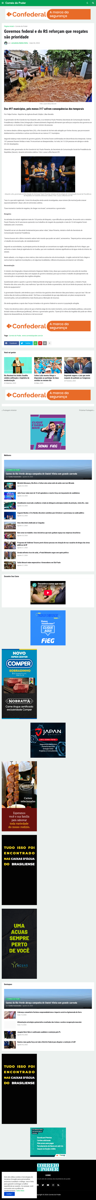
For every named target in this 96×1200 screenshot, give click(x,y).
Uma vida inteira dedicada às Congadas (30, 523)
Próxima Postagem (86, 410)
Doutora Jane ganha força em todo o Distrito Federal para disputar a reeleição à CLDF (46, 1042)
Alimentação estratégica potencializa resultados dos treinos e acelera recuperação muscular (49, 1022)
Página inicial (9, 26)
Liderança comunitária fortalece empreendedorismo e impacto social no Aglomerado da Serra (49, 1012)
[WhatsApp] (35, 343)
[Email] (45, 343)
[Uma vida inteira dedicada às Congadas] (10, 525)
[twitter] (43, 1185)
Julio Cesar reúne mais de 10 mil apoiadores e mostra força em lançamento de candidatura (48, 493)
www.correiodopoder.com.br (32, 335)
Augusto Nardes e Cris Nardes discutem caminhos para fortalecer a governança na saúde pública (50, 513)
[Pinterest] (40, 343)
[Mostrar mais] (50, 343)
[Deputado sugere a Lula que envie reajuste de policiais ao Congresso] (78, 365)
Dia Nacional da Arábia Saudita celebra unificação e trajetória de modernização (16, 378)
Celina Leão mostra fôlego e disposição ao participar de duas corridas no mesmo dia (46, 378)
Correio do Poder (15, 3)
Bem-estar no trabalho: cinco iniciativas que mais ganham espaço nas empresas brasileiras (48, 533)
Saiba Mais (20, 1191)
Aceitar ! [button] (9, 1194)
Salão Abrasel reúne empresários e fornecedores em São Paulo (39, 562)
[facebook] (38, 1185)
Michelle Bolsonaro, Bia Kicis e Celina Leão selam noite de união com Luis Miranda (45, 483)
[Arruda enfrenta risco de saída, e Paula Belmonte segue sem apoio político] (10, 555)
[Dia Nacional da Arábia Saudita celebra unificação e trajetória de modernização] (18, 365)
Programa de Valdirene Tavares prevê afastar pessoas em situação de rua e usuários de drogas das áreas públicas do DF (53, 544)
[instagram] (53, 1185)
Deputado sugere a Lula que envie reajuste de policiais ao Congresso (77, 376)
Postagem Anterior (10, 410)
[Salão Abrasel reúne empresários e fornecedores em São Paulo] (10, 565)
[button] (2, 3)
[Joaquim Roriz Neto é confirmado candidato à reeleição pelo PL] (10, 1035)
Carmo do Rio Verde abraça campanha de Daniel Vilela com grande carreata (41, 473)
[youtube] (48, 1185)
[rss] (58, 1185)
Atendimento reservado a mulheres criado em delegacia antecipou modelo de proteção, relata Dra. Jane (52, 503)
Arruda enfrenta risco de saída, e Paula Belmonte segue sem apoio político (43, 553)
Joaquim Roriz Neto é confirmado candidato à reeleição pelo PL (39, 1032)
